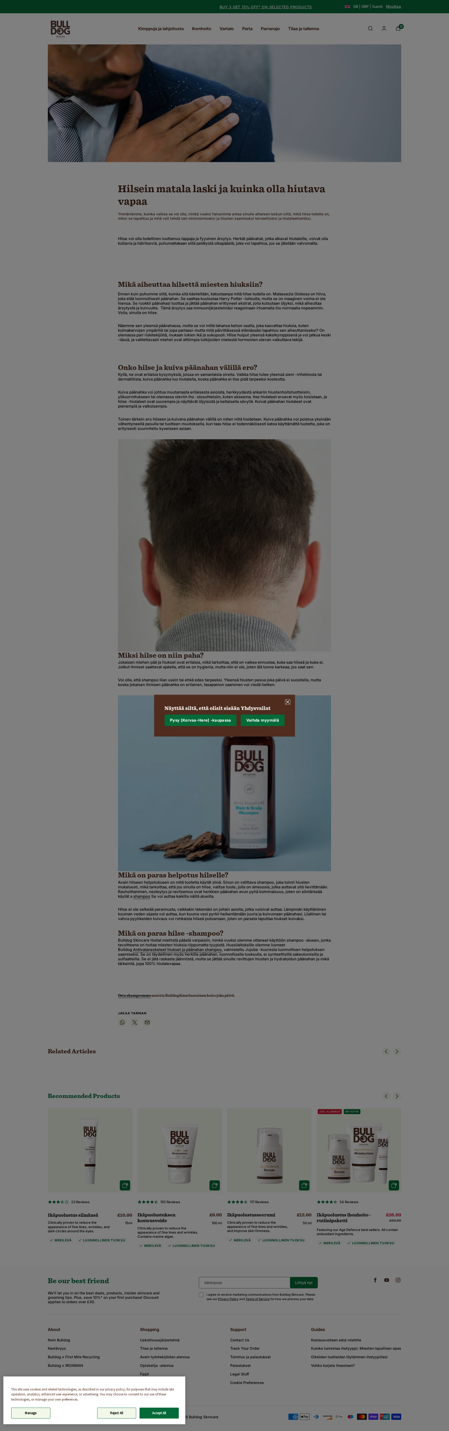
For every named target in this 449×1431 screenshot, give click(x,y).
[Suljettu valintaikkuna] (288, 702)
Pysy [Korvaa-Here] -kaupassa (200, 720)
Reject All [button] (116, 1413)
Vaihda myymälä (262, 720)
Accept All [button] (159, 1413)
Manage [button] (30, 1413)
